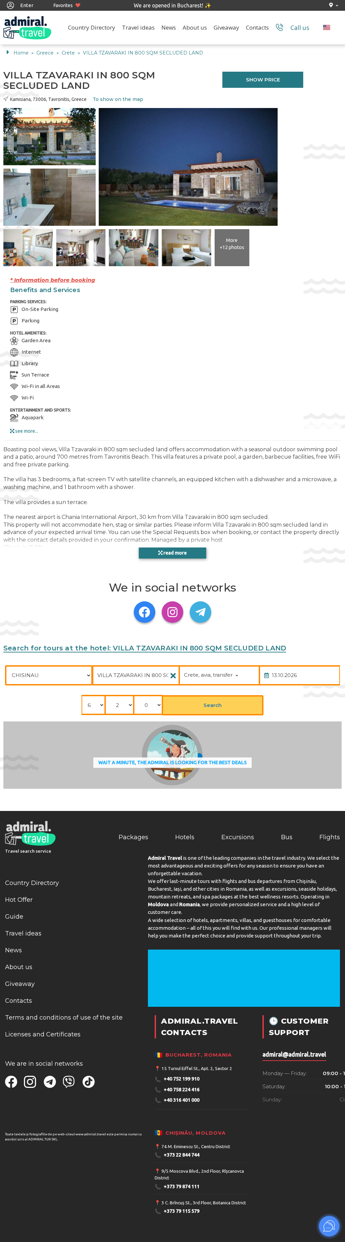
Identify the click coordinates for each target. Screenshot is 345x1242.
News (168, 27)
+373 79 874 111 (177, 1186)
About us (195, 27)
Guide (14, 916)
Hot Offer (19, 899)
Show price (263, 79)
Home (21, 53)
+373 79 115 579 (177, 1211)
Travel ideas (138, 27)
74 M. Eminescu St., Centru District (195, 1146)
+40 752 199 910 (177, 1079)
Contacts (257, 27)
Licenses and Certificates (43, 1034)
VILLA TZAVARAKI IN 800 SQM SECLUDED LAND (143, 53)
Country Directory (91, 27)
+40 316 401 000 (177, 1100)
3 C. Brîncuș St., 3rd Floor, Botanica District (203, 1202)
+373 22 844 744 (177, 1155)
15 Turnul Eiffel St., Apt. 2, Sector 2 (196, 1068)
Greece (45, 53)
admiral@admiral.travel (294, 1054)
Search (212, 705)
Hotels (184, 837)
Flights (329, 837)
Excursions (237, 837)
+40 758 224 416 (177, 1090)
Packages (133, 837)
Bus (286, 837)
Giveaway (226, 27)
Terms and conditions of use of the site (64, 1017)
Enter (26, 5)
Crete (69, 53)
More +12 (232, 244)
